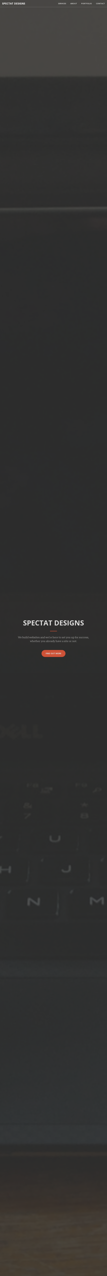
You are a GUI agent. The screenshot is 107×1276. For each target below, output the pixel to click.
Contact (100, 3)
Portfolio (86, 3)
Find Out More (53, 653)
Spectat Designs (13, 3)
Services (62, 3)
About (73, 3)
